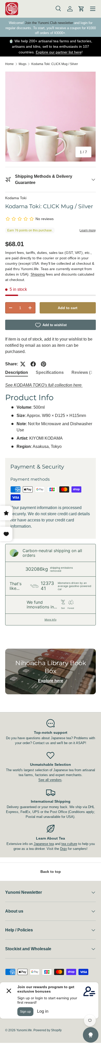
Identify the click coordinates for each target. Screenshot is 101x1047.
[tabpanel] (50, 415)
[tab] (16, 372)
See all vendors (50, 780)
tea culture (69, 844)
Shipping (38, 274)
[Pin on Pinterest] (43, 364)
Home (9, 64)
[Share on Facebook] (33, 364)
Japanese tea (44, 844)
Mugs (22, 64)
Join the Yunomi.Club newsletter (49, 23)
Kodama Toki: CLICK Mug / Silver (54, 64)
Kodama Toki (15, 198)
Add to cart (67, 308)
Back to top (50, 871)
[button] (81, 8)
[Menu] (92, 8)
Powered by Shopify (47, 1030)
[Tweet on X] (23, 364)
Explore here (50, 681)
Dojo (63, 849)
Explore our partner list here (59, 52)
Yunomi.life (24, 1030)
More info (50, 619)
